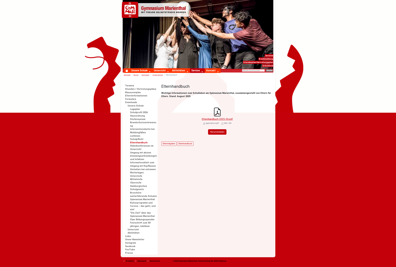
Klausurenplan (133, 92)
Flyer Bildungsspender (142, 219)
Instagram (130, 243)
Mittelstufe (136, 179)
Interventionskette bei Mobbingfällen (142, 131)
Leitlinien (135, 136)
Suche (269, 70)
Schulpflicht (136, 139)
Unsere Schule (139, 70)
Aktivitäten (178, 70)
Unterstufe (136, 176)
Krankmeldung (266, 59)
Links (128, 236)
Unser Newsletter (134, 239)
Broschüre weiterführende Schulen (143, 194)
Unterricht (160, 70)
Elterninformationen (136, 95)
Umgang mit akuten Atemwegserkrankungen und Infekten (143, 156)
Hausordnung (137, 116)
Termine (269, 55)
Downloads (145, 75)
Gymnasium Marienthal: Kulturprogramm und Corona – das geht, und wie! (143, 204)
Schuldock (268, 66)
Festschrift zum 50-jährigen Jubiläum (140, 224)
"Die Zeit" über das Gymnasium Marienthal (142, 215)
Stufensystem (137, 119)
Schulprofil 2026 (139, 112)
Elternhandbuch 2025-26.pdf (217, 119)
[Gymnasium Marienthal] (156, 10)
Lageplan (135, 109)
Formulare (130, 99)
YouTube (130, 249)
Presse (129, 253)
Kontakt (211, 70)
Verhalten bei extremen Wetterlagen (143, 171)
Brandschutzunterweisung (143, 124)
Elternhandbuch (139, 142)
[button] (150, 72)
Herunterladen (217, 132)
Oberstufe (135, 182)
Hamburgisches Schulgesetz (138, 188)
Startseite (127, 75)
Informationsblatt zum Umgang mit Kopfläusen (143, 164)
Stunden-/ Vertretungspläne (140, 89)
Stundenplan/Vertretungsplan (258, 62)
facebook (130, 246)
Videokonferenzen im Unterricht (141, 148)
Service (195, 70)
